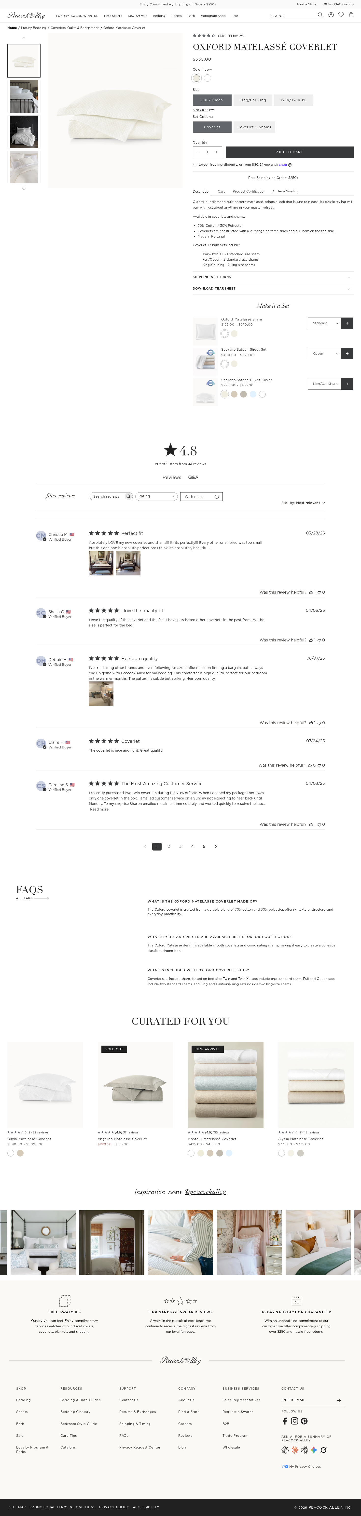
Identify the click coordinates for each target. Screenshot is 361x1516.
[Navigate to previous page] (145, 847)
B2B (225, 1424)
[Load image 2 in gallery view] (24, 96)
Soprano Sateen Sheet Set (244, 349)
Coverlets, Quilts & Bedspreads (75, 28)
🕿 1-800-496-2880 (339, 4)
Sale (20, 1435)
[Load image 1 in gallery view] (24, 60)
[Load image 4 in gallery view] (24, 167)
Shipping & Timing (135, 1424)
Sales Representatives (241, 1400)
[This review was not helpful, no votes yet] (319, 592)
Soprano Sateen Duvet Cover (246, 380)
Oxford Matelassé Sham (241, 319)
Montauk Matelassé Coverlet (212, 1139)
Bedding (23, 1400)
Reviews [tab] (172, 477)
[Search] (317, 15)
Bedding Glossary (75, 1412)
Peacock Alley (326, 1507)
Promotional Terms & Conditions (62, 1507)
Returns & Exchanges (137, 1412)
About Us (186, 1400)
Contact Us (129, 1400)
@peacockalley (205, 1192)
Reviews (185, 1435)
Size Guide (200, 110)
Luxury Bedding (33, 28)
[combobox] (156, 496)
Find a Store (307, 4)
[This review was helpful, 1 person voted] (311, 592)
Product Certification (249, 191)
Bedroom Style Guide (78, 1424)
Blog (182, 1447)
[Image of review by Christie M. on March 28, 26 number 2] (128, 563)
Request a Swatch (237, 1412)
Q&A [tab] (193, 477)
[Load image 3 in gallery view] (24, 131)
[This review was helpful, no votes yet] (310, 765)
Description (201, 191)
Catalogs (68, 1447)
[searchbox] (107, 496)
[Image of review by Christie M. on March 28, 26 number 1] (101, 563)
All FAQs (24, 898)
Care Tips (68, 1435)
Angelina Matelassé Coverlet (122, 1139)
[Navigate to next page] (216, 847)
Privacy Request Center (139, 1447)
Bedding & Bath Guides (80, 1400)
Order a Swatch (285, 191)
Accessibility (146, 1507)
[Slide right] (24, 188)
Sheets (22, 1412)
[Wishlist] (341, 15)
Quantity (200, 142)
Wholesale (231, 1447)
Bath (20, 1424)
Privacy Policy (114, 1507)
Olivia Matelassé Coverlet (29, 1139)
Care (221, 191)
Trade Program (235, 1435)
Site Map (17, 1507)
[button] (273, 277)
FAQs (123, 1435)
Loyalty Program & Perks (32, 1450)
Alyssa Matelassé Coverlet (300, 1139)
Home (12, 28)
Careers (185, 1424)
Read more (99, 809)
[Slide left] (24, 38)
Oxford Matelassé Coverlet (124, 28)
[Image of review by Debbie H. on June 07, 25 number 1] (101, 693)
